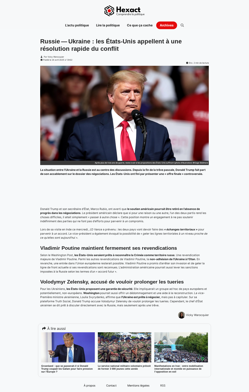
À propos (89, 385)
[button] (182, 25)
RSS (162, 385)
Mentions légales (138, 385)
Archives (166, 25)
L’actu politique (77, 25)
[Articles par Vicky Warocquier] (181, 315)
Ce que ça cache (140, 25)
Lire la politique (108, 25)
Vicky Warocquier (56, 57)
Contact (111, 385)
